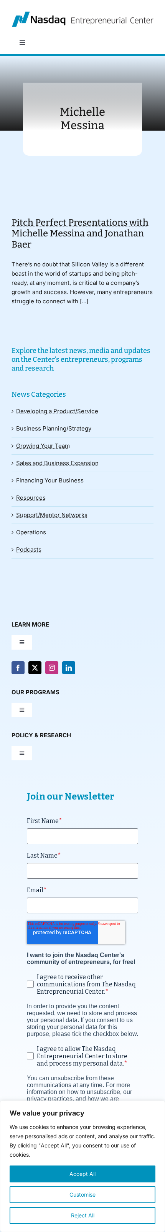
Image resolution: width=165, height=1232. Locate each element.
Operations (31, 532)
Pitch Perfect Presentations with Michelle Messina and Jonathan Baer (80, 233)
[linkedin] (68, 667)
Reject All (82, 1215)
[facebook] (18, 667)
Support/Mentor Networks (51, 515)
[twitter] (34, 667)
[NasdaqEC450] (82, 14)
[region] (82, 1166)
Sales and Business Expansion (57, 463)
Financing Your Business (50, 480)
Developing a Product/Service (57, 411)
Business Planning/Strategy (53, 428)
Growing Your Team (43, 445)
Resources (31, 497)
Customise (82, 1194)
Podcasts (28, 549)
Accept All (82, 1173)
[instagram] (51, 667)
